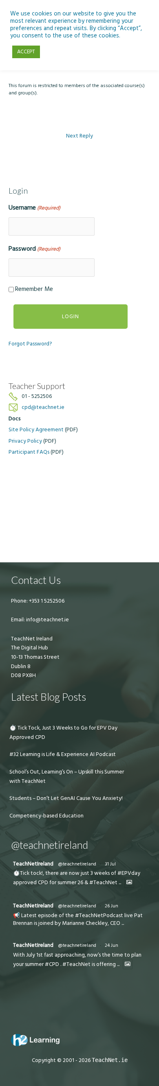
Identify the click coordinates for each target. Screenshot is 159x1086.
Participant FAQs (29, 452)
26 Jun (111, 905)
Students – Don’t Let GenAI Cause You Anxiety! (66, 798)
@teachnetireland (77, 864)
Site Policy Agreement (36, 429)
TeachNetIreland (33, 863)
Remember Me (34, 289)
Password (34, 248)
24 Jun (111, 945)
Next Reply (79, 136)
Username (34, 207)
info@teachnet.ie (47, 619)
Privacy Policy (25, 441)
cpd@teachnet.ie (43, 407)
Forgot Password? (30, 343)
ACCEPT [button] (26, 51)
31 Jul (110, 864)
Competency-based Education (46, 815)
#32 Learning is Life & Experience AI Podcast (62, 754)
